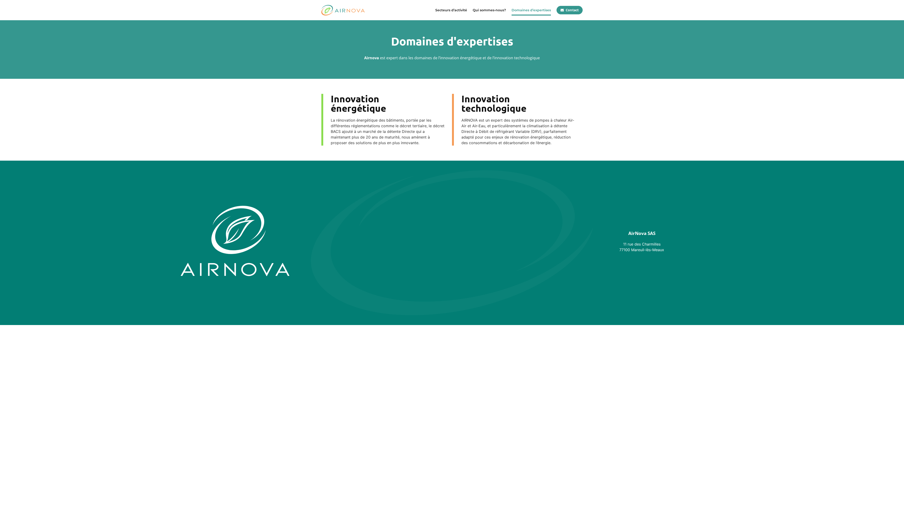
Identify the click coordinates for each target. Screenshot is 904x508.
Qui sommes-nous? (489, 10)
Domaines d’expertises (531, 10)
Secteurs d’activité (451, 10)
